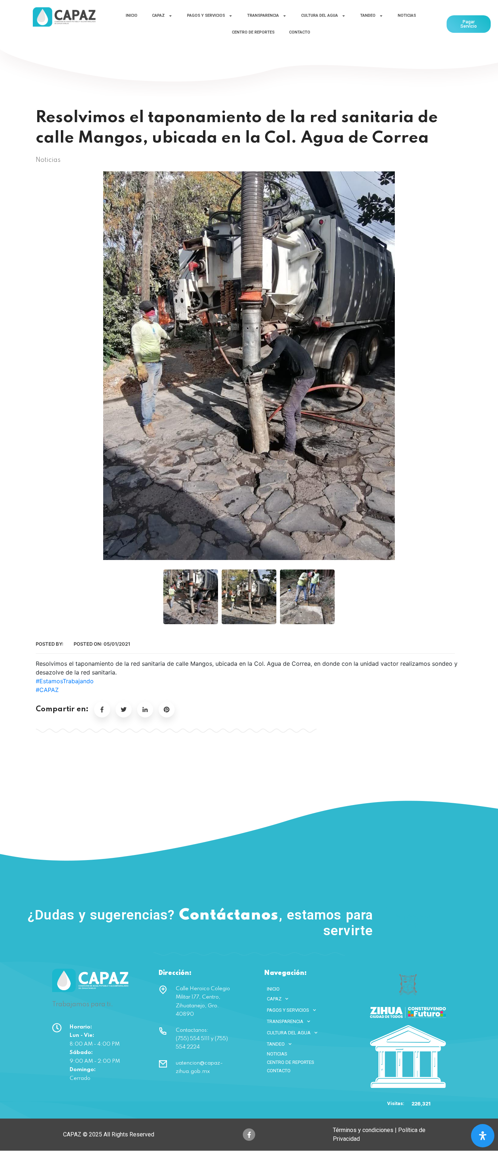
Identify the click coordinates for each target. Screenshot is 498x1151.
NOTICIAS (407, 15)
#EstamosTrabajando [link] (65, 681)
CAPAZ (158, 15)
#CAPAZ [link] (47, 689)
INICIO (131, 15)
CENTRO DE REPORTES (253, 32)
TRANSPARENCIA (263, 15)
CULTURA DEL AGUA (319, 15)
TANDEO (368, 15)
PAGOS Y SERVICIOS (206, 15)
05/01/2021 (117, 644)
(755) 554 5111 (417, 921)
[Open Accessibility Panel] (482, 1135)
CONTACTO (299, 32)
